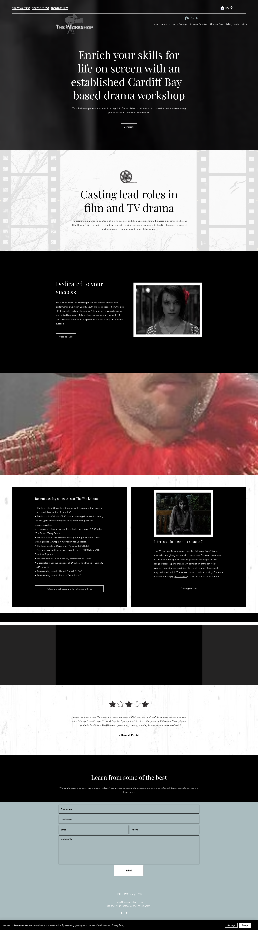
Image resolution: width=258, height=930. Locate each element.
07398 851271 (59, 8)
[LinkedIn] (227, 8)
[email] (222, 8)
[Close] (254, 925)
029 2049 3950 (21, 8)
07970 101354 (40, 8)
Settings (231, 925)
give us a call (180, 576)
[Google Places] (231, 8)
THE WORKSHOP (129, 894)
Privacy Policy (118, 925)
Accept (245, 925)
